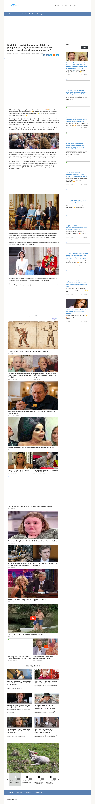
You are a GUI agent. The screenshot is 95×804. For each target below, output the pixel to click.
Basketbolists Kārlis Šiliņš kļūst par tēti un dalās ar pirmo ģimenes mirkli (46, 682)
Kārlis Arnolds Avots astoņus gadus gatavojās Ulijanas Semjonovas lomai (19, 706)
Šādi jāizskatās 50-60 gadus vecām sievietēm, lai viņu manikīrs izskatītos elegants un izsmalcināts (76, 227)
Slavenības (31, 14)
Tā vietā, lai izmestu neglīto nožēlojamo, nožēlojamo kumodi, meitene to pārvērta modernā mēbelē (76, 174)
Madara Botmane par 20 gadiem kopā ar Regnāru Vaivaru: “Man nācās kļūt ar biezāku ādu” (19, 682)
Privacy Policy (73, 5)
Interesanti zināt (21, 14)
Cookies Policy (83, 5)
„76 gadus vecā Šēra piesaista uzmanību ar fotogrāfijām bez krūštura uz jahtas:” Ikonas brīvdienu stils (76, 119)
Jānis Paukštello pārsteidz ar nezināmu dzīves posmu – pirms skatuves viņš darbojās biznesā (45, 707)
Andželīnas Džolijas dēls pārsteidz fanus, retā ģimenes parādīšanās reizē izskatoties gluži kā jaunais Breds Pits (76, 92)
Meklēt (67, 44)
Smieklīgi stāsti (41, 14)
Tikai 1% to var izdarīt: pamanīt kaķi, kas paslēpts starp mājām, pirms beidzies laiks (76, 202)
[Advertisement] (47, 28)
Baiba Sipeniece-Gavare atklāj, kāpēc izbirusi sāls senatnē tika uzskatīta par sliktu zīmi (19, 731)
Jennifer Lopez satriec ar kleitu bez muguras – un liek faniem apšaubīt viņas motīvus (76, 311)
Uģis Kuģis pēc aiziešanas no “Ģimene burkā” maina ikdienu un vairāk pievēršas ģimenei (45, 731)
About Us (57, 5)
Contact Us (64, 5)
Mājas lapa (11, 14)
